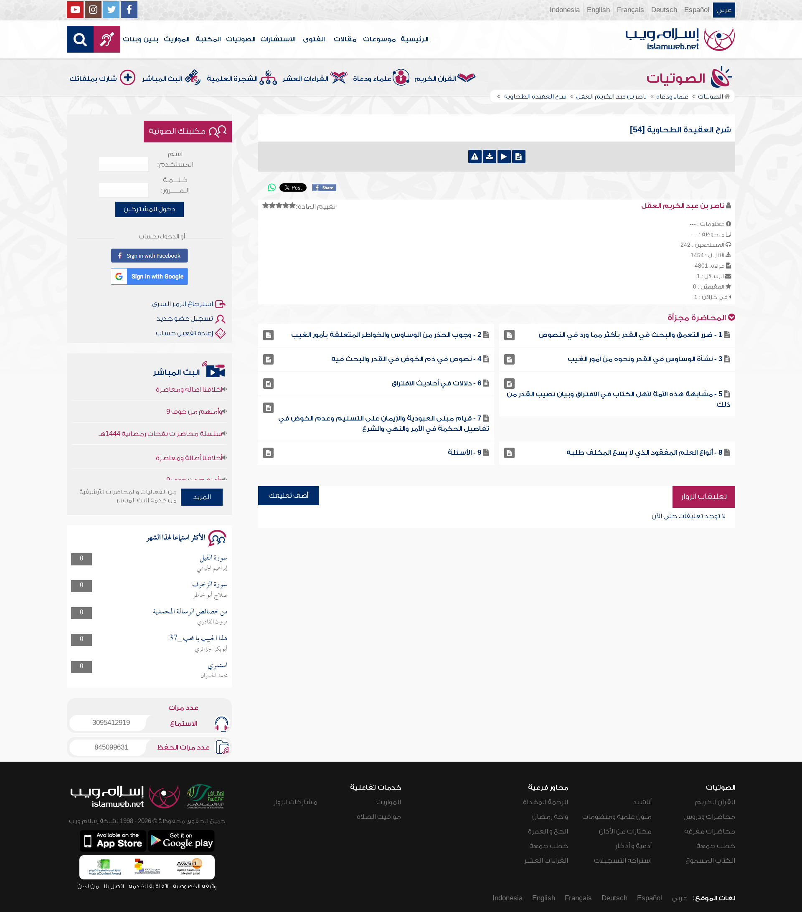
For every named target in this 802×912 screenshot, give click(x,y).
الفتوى (314, 39)
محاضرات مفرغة (709, 831)
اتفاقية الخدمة (148, 886)
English (598, 10)
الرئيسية (414, 39)
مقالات (345, 39)
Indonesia (565, 10)
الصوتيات (240, 39)
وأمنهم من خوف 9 (194, 397)
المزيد (202, 497)
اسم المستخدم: (175, 159)
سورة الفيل (214, 558)
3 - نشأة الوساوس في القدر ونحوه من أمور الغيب (645, 359)
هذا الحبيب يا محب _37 (198, 639)
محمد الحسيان (214, 676)
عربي (724, 10)
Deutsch (664, 10)
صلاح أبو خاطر (210, 595)
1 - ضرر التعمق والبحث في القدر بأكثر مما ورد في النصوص (630, 335)
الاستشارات (277, 39)
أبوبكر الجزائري (211, 649)
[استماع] (504, 156)
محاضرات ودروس (709, 817)
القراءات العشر (305, 79)
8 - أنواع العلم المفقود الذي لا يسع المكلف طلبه (644, 452)
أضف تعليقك (288, 495)
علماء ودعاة (372, 79)
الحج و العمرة (548, 831)
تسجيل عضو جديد (184, 318)
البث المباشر (162, 79)
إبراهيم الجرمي (212, 568)
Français (630, 10)
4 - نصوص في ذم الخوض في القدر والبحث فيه (406, 359)
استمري (218, 666)
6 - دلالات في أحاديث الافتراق (436, 383)
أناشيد (642, 802)
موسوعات (379, 39)
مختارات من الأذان (625, 831)
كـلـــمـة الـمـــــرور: (175, 185)
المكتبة (208, 39)
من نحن (88, 886)
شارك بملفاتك (93, 79)
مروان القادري (212, 622)
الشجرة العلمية (232, 79)
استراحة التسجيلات (623, 860)
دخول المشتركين (149, 209)
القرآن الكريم (435, 79)
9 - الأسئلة (464, 452)
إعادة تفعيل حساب (184, 333)
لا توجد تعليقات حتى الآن (689, 516)
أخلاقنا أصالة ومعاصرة (189, 444)
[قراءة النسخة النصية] (518, 156)
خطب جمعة (715, 846)
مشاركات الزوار (295, 802)
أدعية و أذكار (633, 846)
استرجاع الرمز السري (182, 304)
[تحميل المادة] (489, 156)
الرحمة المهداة (545, 802)
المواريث (176, 39)
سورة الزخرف (210, 585)
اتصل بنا (114, 886)
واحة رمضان (550, 817)
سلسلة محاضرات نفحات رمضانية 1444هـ (160, 419)
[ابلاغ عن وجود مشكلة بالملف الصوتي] (475, 156)
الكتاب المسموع (710, 860)
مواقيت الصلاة (379, 817)
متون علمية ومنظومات (617, 817)
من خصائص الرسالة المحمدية (190, 612)
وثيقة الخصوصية (195, 886)
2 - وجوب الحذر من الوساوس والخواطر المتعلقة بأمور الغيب (386, 335)
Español (696, 10)
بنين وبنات (140, 39)
